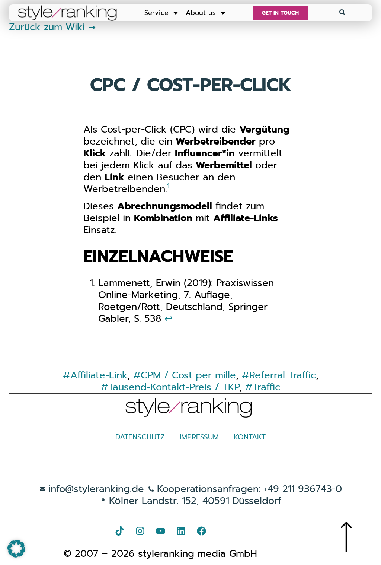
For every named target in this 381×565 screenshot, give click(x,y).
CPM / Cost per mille (188, 375)
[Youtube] (160, 531)
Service (156, 12)
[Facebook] (201, 531)
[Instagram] (140, 531)
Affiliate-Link (98, 375)
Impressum (199, 437)
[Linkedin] (181, 531)
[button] (16, 548)
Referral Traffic (282, 375)
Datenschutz (140, 437)
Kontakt (250, 437)
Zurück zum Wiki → (52, 27)
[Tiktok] (119, 531)
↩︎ (168, 318)
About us (201, 12)
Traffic (266, 387)
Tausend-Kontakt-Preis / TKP (173, 387)
